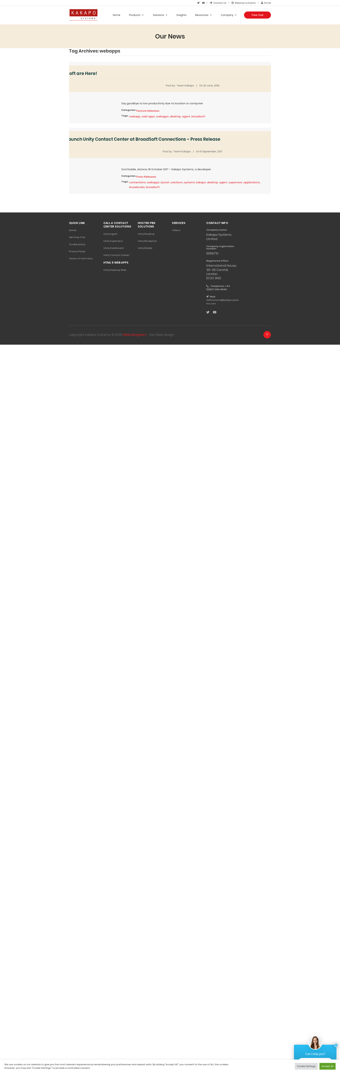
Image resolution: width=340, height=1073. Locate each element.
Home (116, 15)
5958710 (212, 253)
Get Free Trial (77, 237)
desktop (175, 116)
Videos (176, 230)
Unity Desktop (146, 234)
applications (252, 182)
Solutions (158, 15)
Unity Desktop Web (114, 270)
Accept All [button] (327, 1066)
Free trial (257, 15)
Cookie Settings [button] (306, 1066)
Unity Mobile (145, 248)
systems (189, 182)
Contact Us (219, 2)
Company (227, 15)
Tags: (124, 115)
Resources (201, 15)
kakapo (201, 182)
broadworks (137, 187)
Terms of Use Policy (81, 258)
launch (165, 182)
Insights (181, 15)
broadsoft (198, 116)
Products (134, 15)
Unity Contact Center (116, 255)
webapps (162, 116)
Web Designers (134, 335)
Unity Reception (147, 241)
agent (186, 116)
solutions (177, 182)
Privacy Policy (77, 251)
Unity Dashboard (113, 248)
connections (137, 182)
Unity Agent (110, 234)
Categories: (128, 110)
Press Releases (146, 177)
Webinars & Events (245, 2)
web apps (148, 116)
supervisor (235, 182)
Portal (267, 2)
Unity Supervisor (113, 241)
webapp (134, 116)
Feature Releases (147, 111)
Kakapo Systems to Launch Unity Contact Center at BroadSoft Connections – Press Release (121, 139)
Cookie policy (77, 244)
